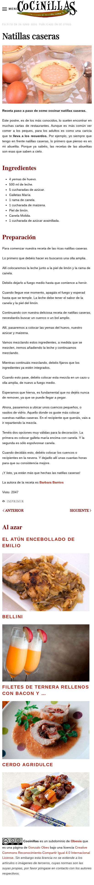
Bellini (12, 616)
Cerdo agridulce (27, 764)
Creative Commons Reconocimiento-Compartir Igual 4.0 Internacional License (46, 853)
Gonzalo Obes (38, 847)
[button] (10, 9)
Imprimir (15, 501)
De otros (65, 24)
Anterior (14, 510)
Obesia (76, 841)
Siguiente (79, 510)
